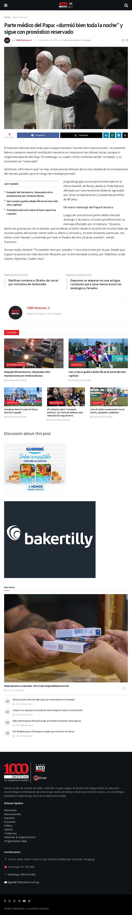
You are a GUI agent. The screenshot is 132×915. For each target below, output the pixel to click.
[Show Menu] (5, 5)
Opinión (8, 829)
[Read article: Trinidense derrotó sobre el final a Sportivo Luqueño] (23, 396)
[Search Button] (126, 5)
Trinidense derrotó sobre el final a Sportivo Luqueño (21, 411)
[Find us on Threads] (19, 901)
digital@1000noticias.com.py (23, 882)
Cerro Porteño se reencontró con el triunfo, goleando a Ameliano (107, 411)
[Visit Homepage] (66, 5)
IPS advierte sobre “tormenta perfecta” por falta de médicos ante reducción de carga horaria (65, 412)
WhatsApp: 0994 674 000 (21, 874)
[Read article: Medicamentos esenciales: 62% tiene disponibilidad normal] (66, 638)
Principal (86, 40)
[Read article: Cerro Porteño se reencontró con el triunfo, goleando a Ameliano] (109, 396)
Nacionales (56, 402)
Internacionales (20, 17)
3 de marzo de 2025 (48, 40)
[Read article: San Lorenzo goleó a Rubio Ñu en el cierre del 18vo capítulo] (98, 353)
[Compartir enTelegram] (119, 135)
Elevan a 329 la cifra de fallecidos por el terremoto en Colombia (44, 699)
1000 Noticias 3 (24, 40)
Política (8, 825)
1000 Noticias (18, 908)
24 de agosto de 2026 (16, 380)
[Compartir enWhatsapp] (112, 135)
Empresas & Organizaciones (20, 837)
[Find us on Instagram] (14, 901)
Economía (9, 821)
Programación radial (15, 841)
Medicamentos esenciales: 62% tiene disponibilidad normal (36, 686)
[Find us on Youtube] (24, 901)
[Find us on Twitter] (9, 901)
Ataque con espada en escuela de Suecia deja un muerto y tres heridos (48, 710)
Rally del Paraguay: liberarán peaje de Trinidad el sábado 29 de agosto (47, 720)
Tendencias (10, 833)
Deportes (77, 364)
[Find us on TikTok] (29, 901)
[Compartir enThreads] (125, 135)
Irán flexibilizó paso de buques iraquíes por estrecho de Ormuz (44, 731)
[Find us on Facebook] (5, 901)
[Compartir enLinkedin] (106, 135)
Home (7, 17)
